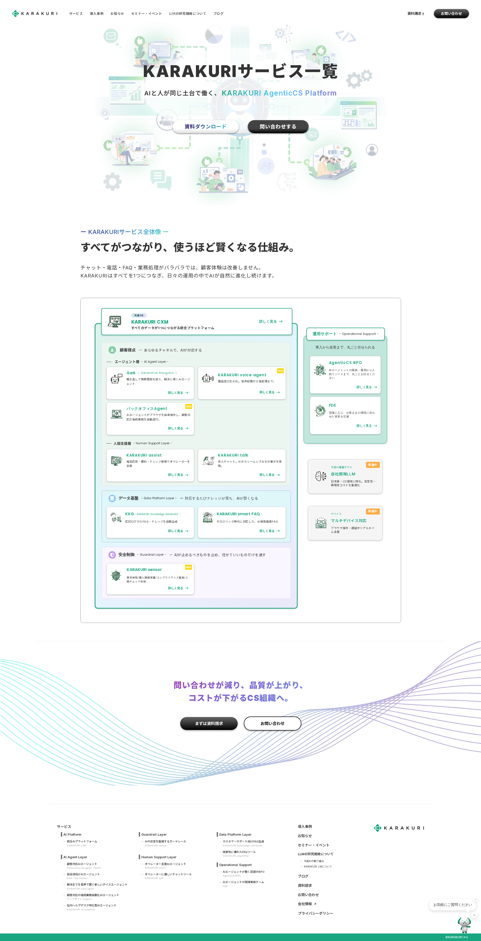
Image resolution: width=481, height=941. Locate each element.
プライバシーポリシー (315, 913)
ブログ (303, 876)
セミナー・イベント (146, 14)
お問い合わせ (451, 13)
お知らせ (117, 14)
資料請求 (305, 885)
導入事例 (97, 14)
